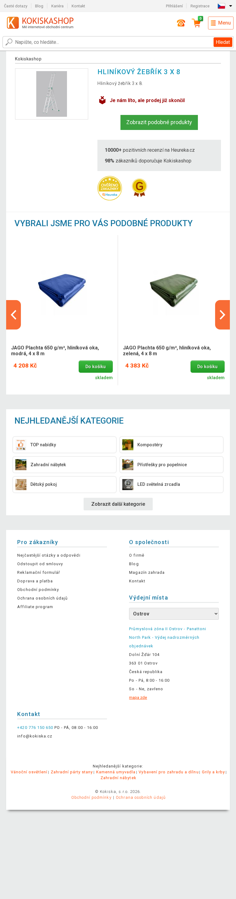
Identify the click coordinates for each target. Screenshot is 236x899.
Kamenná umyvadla (116, 772)
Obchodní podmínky (38, 589)
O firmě (136, 555)
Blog (39, 6)
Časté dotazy (15, 6)
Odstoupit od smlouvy (40, 564)
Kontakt (78, 6)
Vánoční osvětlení (29, 772)
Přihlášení (174, 6)
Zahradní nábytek (118, 777)
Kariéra (57, 6)
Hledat (223, 42)
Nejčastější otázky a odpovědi (48, 555)
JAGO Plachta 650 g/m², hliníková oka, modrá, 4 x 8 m (55, 350)
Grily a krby (213, 772)
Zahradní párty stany (72, 772)
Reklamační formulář (38, 572)
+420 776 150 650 (35, 727)
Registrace (200, 6)
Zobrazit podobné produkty (159, 122)
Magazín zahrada (147, 572)
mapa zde (138, 697)
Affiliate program (35, 606)
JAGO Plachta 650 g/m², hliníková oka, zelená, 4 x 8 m (167, 350)
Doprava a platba (35, 581)
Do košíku (95, 366)
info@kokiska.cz (34, 736)
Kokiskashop (28, 58)
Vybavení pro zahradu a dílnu (169, 772)
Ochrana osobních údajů (42, 598)
